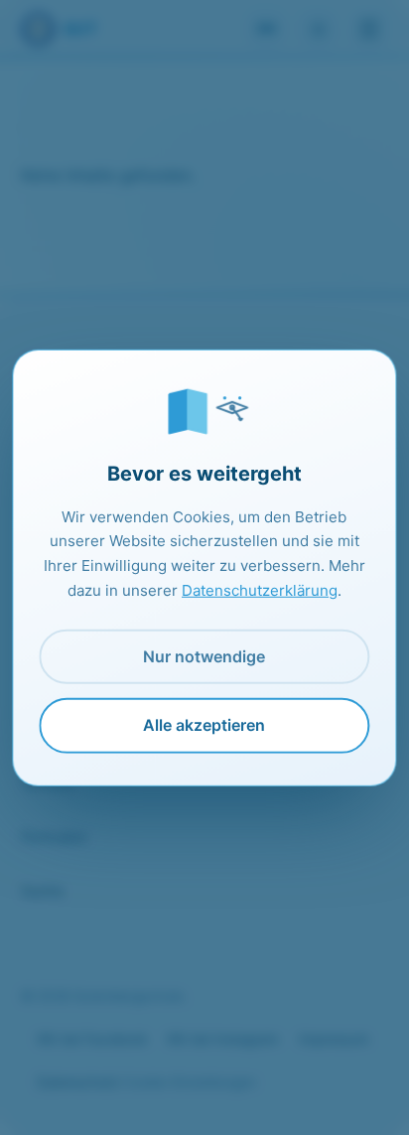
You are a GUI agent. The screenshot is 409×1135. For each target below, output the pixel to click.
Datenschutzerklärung (260, 590)
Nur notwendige (204, 656)
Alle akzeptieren (204, 725)
